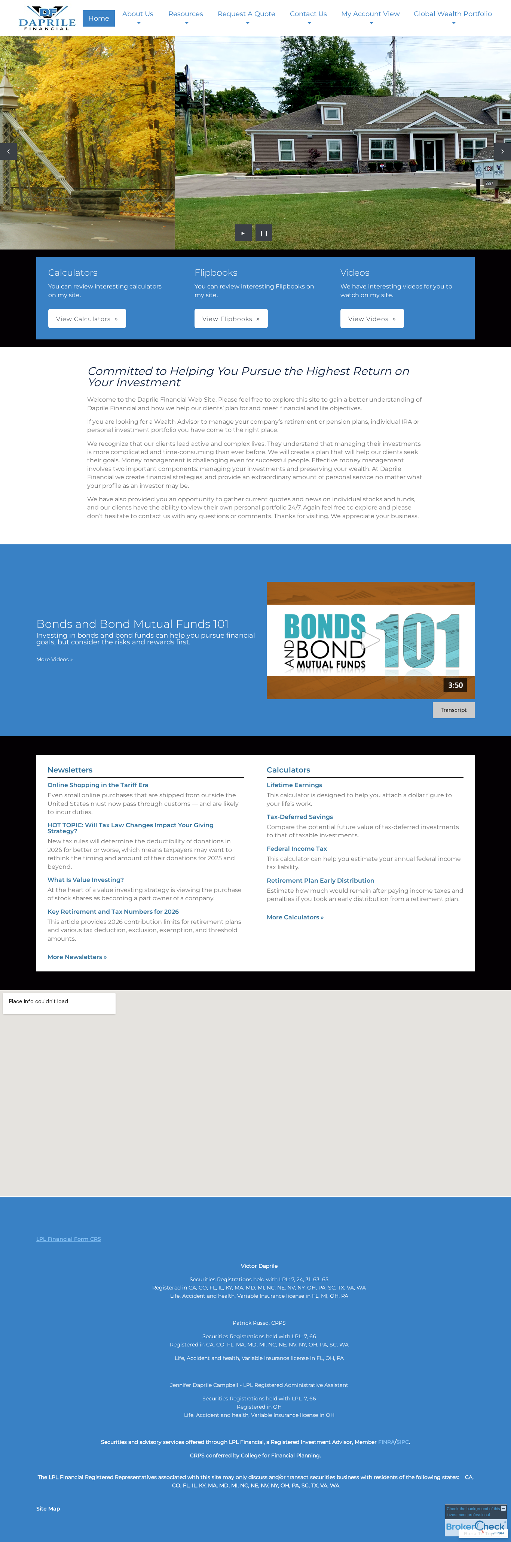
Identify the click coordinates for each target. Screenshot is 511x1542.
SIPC (403, 1442)
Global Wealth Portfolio (453, 14)
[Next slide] (502, 151)
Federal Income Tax (297, 848)
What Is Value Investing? (86, 879)
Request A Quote (246, 14)
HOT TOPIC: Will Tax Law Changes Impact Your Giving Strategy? (131, 828)
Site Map (48, 1508)
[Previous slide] (8, 151)
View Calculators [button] (83, 319)
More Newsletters (77, 957)
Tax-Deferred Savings (300, 816)
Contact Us (308, 14)
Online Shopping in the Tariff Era (98, 785)
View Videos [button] (368, 319)
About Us (137, 14)
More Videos (54, 659)
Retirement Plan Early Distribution (320, 880)
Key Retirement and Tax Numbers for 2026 (113, 911)
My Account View (370, 14)
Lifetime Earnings (294, 785)
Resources (185, 14)
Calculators (288, 769)
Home (98, 18)
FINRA (386, 1442)
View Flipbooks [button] (227, 319)
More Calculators (295, 917)
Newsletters (70, 769)
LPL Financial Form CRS (68, 1239)
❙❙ (264, 232)
